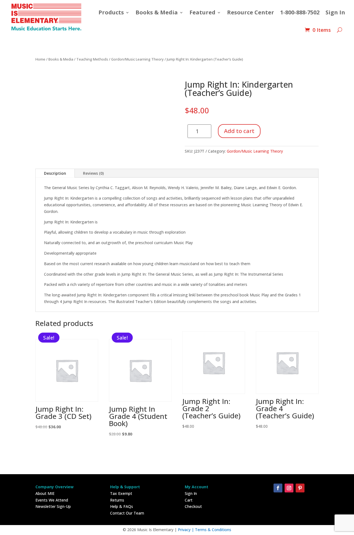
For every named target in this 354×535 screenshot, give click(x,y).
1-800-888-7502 (299, 12)
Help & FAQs (121, 506)
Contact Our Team (127, 513)
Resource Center (250, 12)
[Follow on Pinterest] (300, 488)
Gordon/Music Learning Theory (137, 59)
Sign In (335, 12)
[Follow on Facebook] (278, 488)
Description (55, 173)
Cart (188, 500)
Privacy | (186, 529)
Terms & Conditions (213, 529)
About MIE (44, 493)
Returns (117, 500)
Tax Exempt (121, 493)
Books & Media (157, 12)
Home (40, 59)
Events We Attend (51, 500)
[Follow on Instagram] (289, 488)
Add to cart (239, 131)
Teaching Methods (92, 59)
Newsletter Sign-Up (53, 506)
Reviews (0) (93, 173)
